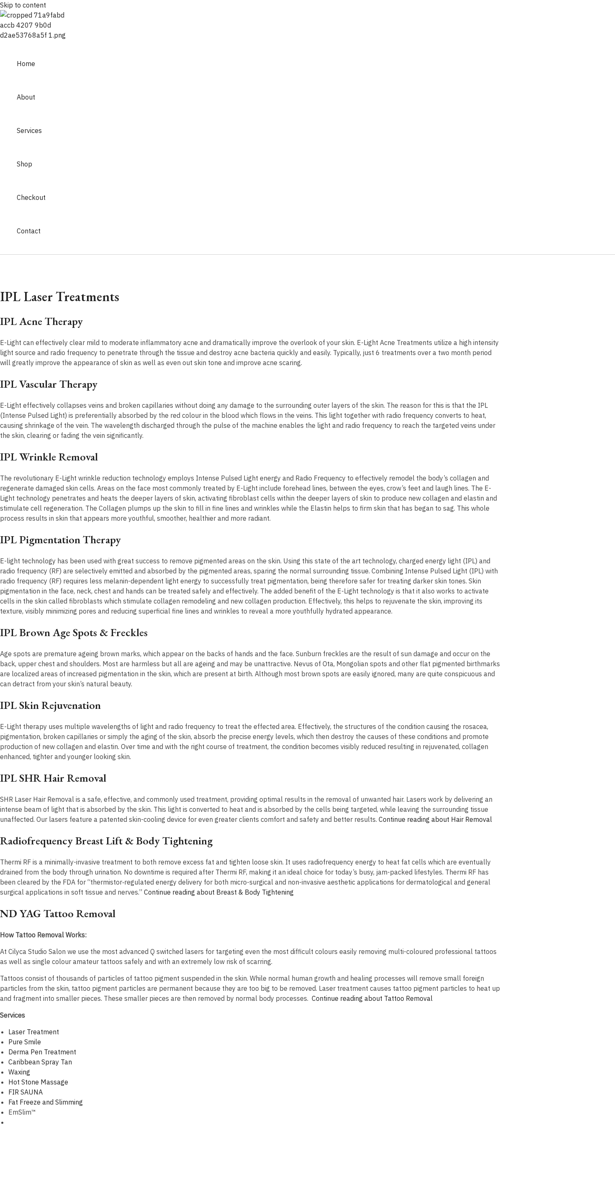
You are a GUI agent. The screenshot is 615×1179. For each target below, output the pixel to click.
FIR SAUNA (25, 1092)
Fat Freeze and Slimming (45, 1102)
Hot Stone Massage (38, 1082)
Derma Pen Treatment (42, 1052)
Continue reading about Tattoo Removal (372, 998)
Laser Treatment (33, 1032)
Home (26, 63)
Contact (29, 231)
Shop (24, 164)
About (26, 97)
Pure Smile (24, 1042)
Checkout (31, 197)
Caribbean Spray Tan (40, 1062)
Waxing (19, 1072)
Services (29, 130)
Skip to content (23, 5)
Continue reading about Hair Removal (435, 819)
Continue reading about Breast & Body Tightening (219, 892)
